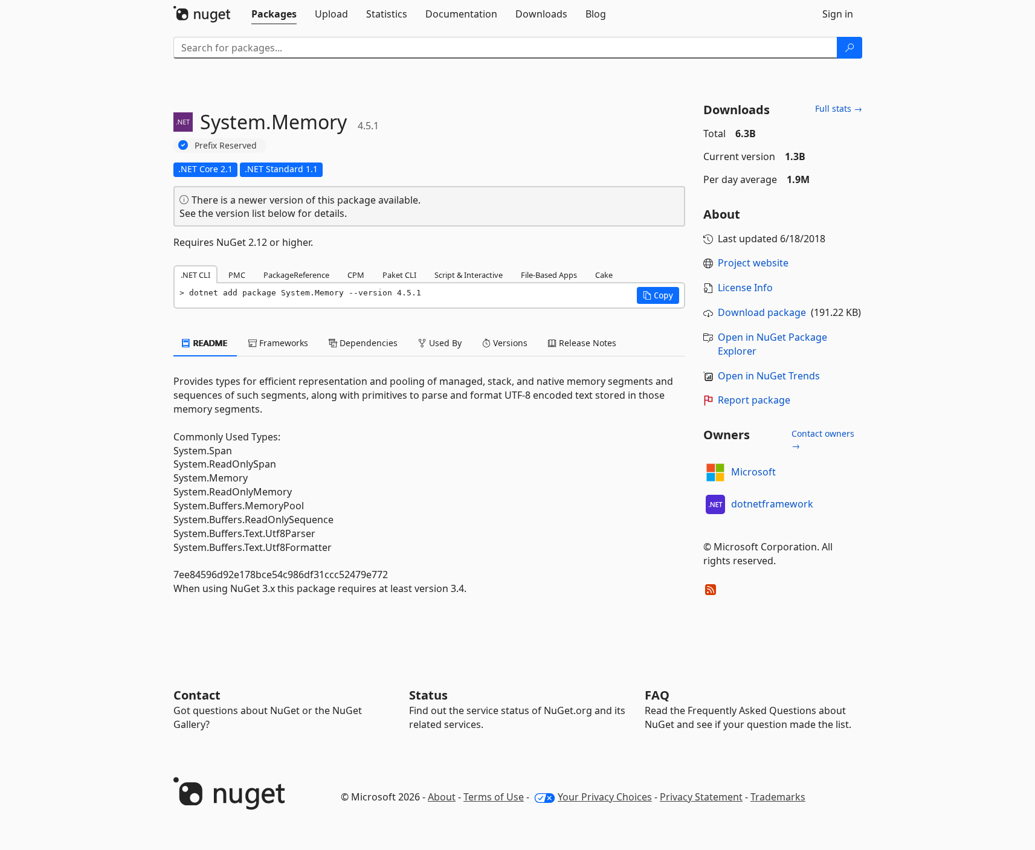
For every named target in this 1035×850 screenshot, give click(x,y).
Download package (762, 312)
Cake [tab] (604, 274)
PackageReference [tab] (296, 274)
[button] (658, 295)
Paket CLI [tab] (399, 274)
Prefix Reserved (226, 145)
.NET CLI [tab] (195, 274)
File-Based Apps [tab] (549, 274)
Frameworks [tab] (282, 343)
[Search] (849, 48)
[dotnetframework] (715, 504)
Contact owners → (823, 439)
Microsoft (753, 471)
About (442, 796)
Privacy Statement (701, 796)
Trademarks (777, 796)
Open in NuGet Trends (769, 375)
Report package (754, 400)
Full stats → (838, 108)
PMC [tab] (236, 274)
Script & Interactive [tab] (468, 274)
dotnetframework (772, 503)
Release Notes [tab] (586, 343)
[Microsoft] (715, 472)
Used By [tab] (444, 343)
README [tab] (209, 343)
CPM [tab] (355, 274)
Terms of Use (493, 796)
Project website (753, 262)
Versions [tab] (509, 343)
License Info (745, 287)
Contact (197, 695)
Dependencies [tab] (367, 343)
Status (428, 695)
